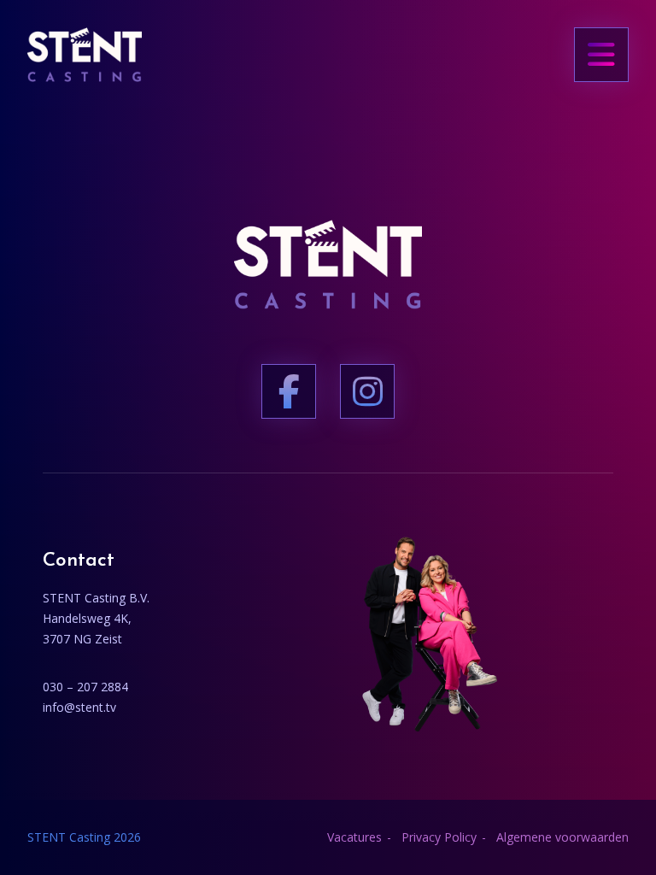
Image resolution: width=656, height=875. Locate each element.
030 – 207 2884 (85, 686)
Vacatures (354, 837)
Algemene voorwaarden (562, 837)
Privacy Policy (439, 837)
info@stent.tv (79, 707)
